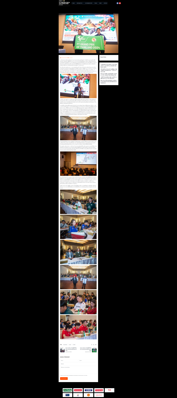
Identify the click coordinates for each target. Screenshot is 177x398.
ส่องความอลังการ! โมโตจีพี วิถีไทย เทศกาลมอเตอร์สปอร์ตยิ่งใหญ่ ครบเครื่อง (71, 349)
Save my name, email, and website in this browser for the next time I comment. (74, 375)
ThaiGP (70, 344)
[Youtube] (120, 3)
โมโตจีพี (74, 344)
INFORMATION (79, 3)
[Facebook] (117, 3)
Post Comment (64, 378)
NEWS (100, 3)
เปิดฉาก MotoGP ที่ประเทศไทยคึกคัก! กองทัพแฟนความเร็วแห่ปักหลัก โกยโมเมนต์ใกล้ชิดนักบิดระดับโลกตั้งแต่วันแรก (108, 81)
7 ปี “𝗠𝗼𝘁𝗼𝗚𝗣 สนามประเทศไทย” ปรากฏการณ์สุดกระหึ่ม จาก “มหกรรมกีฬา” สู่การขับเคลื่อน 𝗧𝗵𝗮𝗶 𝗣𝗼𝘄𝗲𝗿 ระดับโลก (108, 66)
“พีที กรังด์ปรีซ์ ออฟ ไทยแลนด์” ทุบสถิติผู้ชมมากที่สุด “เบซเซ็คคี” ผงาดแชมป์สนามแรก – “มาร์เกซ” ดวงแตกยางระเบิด (108, 70)
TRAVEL (95, 3)
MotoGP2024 (65, 344)
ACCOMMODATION (88, 3)
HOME (73, 3)
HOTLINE (105, 3)
